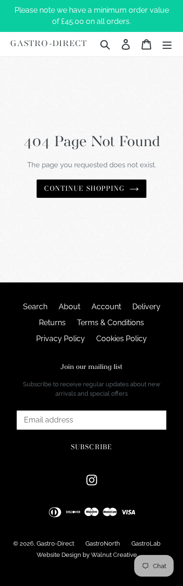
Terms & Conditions (110, 322)
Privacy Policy (60, 338)
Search (35, 306)
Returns (52, 322)
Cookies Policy (121, 338)
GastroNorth (102, 543)
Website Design (59, 554)
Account (106, 306)
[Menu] (167, 44)
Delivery (146, 306)
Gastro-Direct (48, 44)
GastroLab (145, 543)
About (69, 306)
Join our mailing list (91, 367)
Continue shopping (84, 188)
